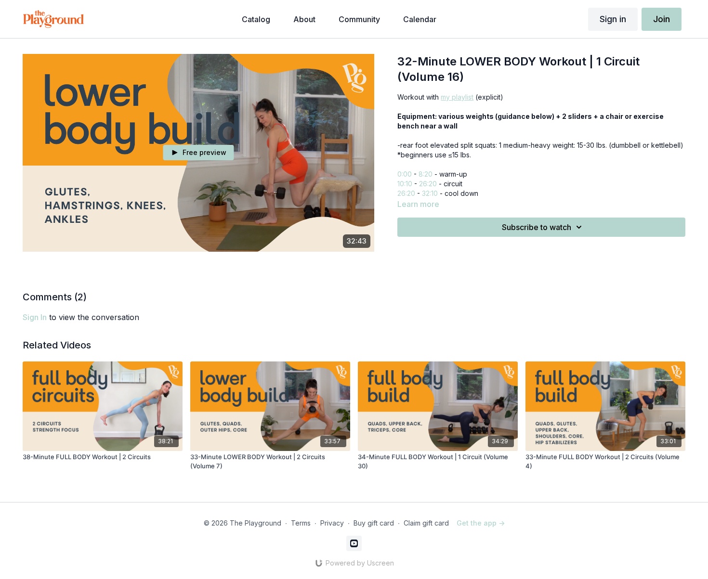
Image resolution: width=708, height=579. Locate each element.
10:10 (404, 184)
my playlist (457, 97)
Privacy (332, 523)
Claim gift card (426, 523)
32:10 (430, 193)
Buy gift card (374, 523)
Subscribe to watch (536, 227)
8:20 (426, 174)
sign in (35, 317)
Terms (301, 523)
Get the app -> (481, 523)
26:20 (428, 184)
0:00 (404, 174)
